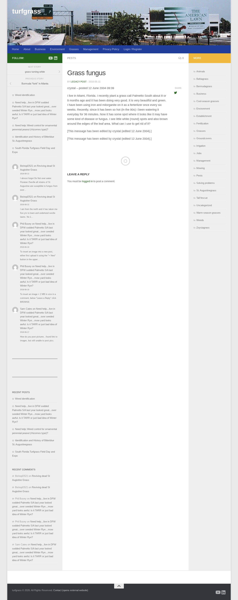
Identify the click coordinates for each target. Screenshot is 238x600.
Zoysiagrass (203, 227)
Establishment (203, 116)
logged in (87, 181)
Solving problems (205, 183)
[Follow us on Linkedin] (55, 58)
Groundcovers (204, 138)
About (26, 49)
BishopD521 (26, 165)
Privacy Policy (111, 49)
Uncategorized (204, 205)
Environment (57, 49)
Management (90, 49)
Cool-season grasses (207, 101)
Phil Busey (25, 223)
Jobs (199, 153)
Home (15, 49)
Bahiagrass (202, 78)
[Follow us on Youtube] (50, 58)
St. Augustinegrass (206, 190)
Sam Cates (26, 308)
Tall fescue (202, 197)
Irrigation (200, 145)
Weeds (200, 220)
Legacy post (79, 81)
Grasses (74, 49)
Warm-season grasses (208, 212)
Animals (200, 71)
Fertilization (202, 123)
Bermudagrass (204, 86)
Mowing (200, 168)
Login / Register (133, 49)
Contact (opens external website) (70, 590)
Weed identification (25, 95)
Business (40, 49)
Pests (71, 58)
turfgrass (26, 11)
